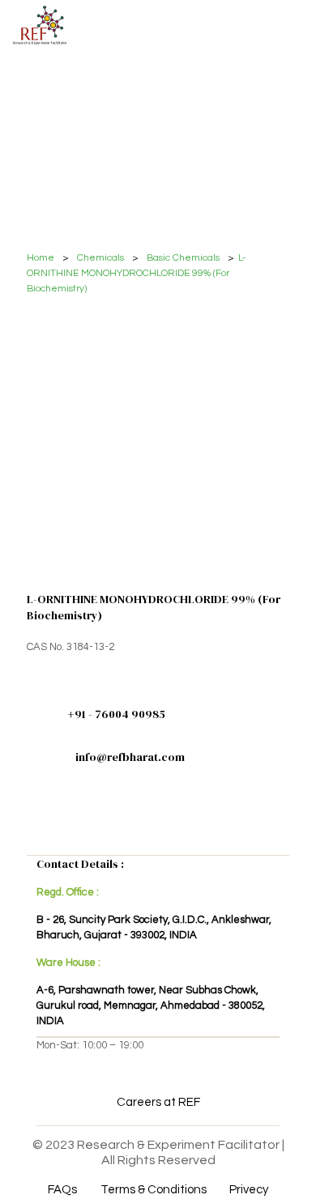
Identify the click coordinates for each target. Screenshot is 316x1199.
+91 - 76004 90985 (116, 714)
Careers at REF (158, 1102)
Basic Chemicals (183, 258)
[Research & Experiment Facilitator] (39, 24)
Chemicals (100, 258)
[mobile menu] (294, 24)
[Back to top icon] (283, 1166)
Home (40, 258)
